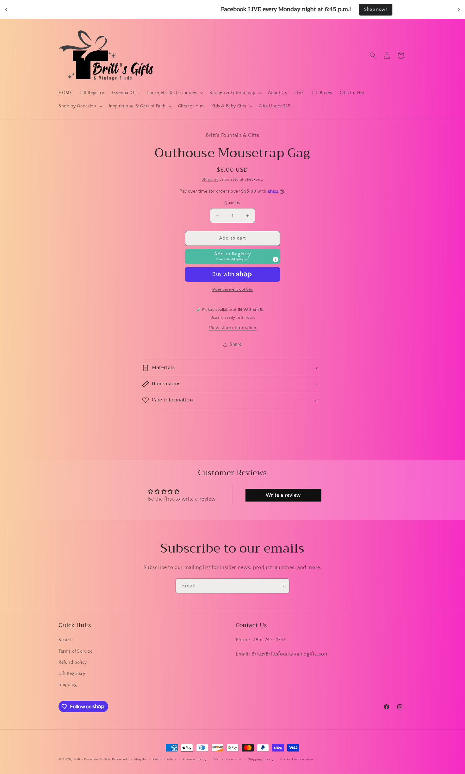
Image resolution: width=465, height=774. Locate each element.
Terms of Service (76, 651)
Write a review (283, 495)
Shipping (210, 179)
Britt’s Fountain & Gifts (92, 759)
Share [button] (236, 344)
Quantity (232, 203)
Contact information (296, 759)
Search (66, 640)
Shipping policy (261, 759)
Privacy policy (195, 759)
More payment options (232, 289)
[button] (174, 92)
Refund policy (73, 662)
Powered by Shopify (129, 759)
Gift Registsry (72, 673)
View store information (233, 327)
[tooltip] (275, 259)
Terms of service (227, 759)
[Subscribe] (282, 586)
